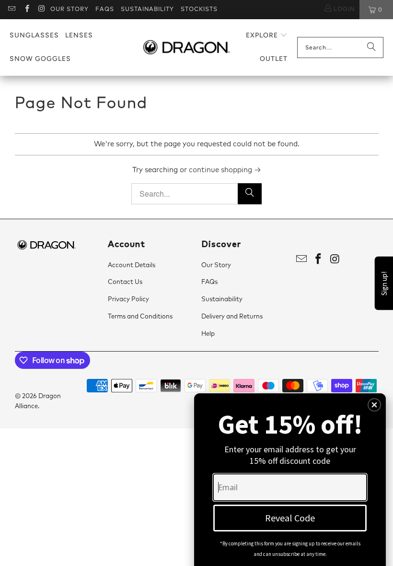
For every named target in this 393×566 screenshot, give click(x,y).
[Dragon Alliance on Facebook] (26, 9)
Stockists (199, 9)
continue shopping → (225, 170)
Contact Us (125, 282)
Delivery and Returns (232, 317)
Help (208, 334)
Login (343, 9)
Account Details (131, 265)
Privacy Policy (128, 299)
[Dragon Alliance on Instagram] (41, 9)
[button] (267, 35)
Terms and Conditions (140, 317)
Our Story (69, 9)
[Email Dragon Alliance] (11, 9)
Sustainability (147, 9)
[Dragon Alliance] (186, 47)
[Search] (371, 47)
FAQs (104, 9)
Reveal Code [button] (290, 518)
